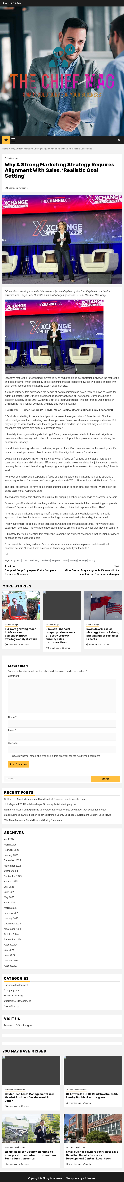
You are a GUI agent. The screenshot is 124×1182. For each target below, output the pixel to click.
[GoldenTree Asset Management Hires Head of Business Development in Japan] (31, 1070)
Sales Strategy (11, 158)
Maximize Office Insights (18, 1025)
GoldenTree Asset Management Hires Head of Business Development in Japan (45, 799)
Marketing (34, 560)
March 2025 (10, 907)
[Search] (119, 140)
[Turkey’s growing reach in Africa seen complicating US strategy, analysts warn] (21, 605)
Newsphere (72, 1178)
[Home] (6, 140)
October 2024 (11, 934)
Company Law (11, 990)
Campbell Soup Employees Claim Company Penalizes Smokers (30, 570)
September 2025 (12, 876)
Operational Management (17, 1000)
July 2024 (9, 950)
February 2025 (11, 913)
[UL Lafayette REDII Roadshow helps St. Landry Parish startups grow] (93, 1070)
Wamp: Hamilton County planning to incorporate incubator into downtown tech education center (55, 809)
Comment (14, 675)
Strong (92, 560)
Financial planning (13, 995)
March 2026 (10, 844)
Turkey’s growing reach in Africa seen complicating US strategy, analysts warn (21, 634)
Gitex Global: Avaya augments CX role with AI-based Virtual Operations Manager (92, 570)
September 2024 (12, 939)
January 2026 (11, 855)
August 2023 (10, 965)
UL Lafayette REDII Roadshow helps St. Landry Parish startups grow (40, 804)
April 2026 (9, 839)
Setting (73, 560)
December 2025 (12, 860)
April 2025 (9, 902)
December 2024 (12, 923)
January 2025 (11, 918)
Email (12, 730)
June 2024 (9, 955)
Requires (56, 560)
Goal (25, 560)
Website (13, 743)
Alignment (16, 560)
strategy (83, 560)
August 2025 (10, 881)
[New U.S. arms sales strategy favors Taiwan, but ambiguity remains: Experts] (103, 605)
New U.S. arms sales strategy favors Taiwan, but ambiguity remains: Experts (102, 634)
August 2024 (10, 944)
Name (12, 717)
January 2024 (11, 960)
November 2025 (12, 865)
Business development (16, 985)
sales (65, 560)
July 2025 (9, 886)
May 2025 (9, 897)
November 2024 (12, 929)
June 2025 (9, 892)
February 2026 (11, 849)
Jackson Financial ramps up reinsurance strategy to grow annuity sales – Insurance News (60, 635)
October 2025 (11, 870)
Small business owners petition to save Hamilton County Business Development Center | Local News (57, 814)
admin (25, 188)
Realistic (46, 560)
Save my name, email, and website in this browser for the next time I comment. (56, 755)
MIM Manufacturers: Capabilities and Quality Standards (33, 820)
